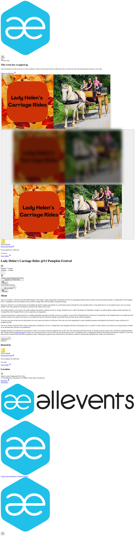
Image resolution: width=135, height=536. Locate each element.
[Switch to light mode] (3, 57)
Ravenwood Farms (7, 246)
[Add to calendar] (3, 272)
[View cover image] (56, 101)
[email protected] (20, 332)
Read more (5, 339)
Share (5, 283)
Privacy (14, 476)
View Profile (5, 256)
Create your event (6, 476)
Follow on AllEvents (7, 73)
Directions (4, 381)
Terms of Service (23, 476)
